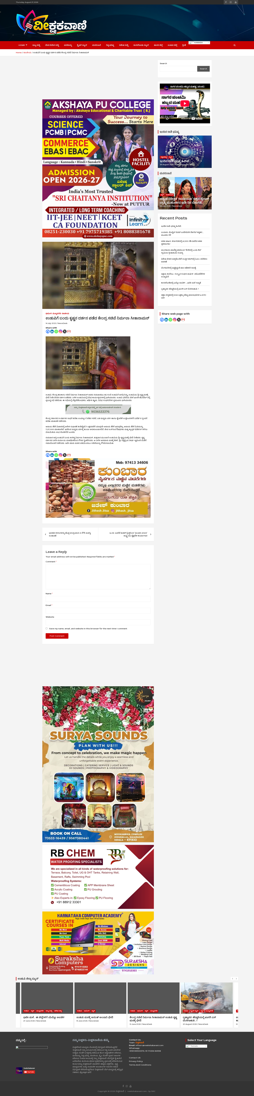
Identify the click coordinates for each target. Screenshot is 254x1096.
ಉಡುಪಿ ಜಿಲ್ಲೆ (172, 45)
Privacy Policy (136, 1061)
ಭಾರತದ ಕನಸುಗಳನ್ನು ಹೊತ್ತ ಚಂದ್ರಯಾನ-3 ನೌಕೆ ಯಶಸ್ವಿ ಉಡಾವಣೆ (70, 534)
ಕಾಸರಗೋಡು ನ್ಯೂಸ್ (141, 45)
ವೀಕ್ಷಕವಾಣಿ (120, 1091)
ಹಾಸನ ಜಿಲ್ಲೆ (158, 45)
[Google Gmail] (183, 320)
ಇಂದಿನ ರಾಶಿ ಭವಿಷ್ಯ (169, 131)
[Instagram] (60, 331)
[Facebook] (48, 331)
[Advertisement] (190, 22)
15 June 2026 (28, 1021)
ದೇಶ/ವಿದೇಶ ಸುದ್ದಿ (52, 45)
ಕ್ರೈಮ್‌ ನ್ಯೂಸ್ (82, 45)
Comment (51, 561)
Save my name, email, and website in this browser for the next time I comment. (88, 628)
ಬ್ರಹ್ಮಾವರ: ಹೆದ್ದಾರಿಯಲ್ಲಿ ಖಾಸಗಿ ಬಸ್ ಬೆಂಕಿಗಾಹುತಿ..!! (180, 289)
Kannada (198, 43)
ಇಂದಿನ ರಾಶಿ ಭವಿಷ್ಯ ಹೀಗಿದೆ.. (175, 161)
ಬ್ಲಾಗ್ (170, 157)
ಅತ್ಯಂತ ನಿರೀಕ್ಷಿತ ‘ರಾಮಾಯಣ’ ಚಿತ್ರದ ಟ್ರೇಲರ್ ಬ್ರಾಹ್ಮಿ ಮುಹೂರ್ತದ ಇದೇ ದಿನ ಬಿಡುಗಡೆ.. (184, 201)
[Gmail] (69, 331)
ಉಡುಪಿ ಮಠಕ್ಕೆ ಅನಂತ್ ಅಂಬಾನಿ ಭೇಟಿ (41, 1017)
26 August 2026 (167, 164)
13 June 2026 (82, 1024)
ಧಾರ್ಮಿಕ (49, 313)
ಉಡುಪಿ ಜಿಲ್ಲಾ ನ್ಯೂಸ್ (28, 978)
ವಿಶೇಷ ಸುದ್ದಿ (123, 45)
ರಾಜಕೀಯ (65, 313)
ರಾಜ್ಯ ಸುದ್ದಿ (36, 45)
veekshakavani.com (184, 164)
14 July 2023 (51, 323)
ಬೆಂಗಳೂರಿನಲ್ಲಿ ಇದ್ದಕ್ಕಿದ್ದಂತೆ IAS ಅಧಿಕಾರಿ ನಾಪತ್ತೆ (178, 268)
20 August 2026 (137, 1024)
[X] (65, 331)
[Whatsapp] (56, 331)
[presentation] (232, 979)
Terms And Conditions (140, 1065)
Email (49, 605)
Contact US (134, 1057)
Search (163, 63)
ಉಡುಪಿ (26, 1011)
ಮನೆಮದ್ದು (68, 45)
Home (22, 45)
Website (50, 617)
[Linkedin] (52, 331)
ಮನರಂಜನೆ (96, 45)
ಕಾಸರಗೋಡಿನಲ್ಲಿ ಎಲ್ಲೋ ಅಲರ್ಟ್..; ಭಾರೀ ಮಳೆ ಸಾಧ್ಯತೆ (181, 283)
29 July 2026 (165, 206)
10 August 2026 (189, 1024)
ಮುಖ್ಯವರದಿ (57, 313)
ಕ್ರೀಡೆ (184, 45)
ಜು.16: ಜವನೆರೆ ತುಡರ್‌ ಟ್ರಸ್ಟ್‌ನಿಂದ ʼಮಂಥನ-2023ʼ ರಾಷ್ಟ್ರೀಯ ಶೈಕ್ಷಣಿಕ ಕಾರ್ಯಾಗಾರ (128, 534)
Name (49, 593)
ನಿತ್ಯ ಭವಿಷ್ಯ (110, 45)
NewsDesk (62, 323)
